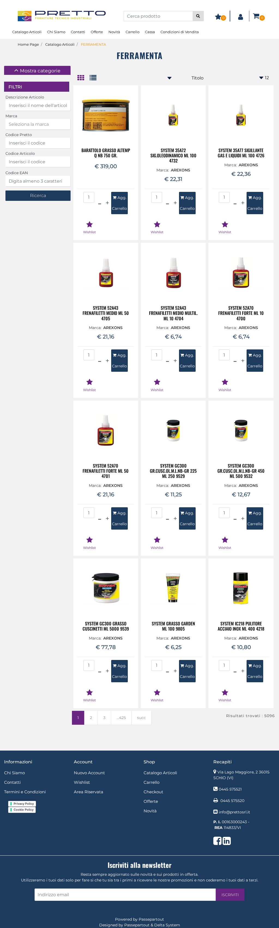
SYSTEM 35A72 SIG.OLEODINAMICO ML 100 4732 (173, 156)
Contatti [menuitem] (78, 32)
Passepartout (151, 919)
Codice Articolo (20, 153)
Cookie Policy (24, 810)
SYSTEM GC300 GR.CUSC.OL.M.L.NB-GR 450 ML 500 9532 (241, 471)
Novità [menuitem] (114, 32)
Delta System (167, 925)
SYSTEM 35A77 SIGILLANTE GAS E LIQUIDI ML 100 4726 (241, 153)
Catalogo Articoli (60, 44)
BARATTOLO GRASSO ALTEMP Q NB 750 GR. (105, 153)
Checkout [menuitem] (153, 791)
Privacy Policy (24, 804)
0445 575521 (230, 789)
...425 (121, 717)
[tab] (37, 70)
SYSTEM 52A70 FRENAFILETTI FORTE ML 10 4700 (241, 313)
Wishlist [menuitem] (82, 782)
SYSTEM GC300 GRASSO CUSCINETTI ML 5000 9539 (106, 626)
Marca (11, 115)
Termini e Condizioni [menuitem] (25, 791)
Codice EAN (16, 172)
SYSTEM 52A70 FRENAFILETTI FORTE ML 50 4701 (106, 471)
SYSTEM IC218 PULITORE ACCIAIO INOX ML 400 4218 (241, 626)
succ (141, 717)
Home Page (28, 44)
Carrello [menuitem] (133, 32)
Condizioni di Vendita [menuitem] (179, 32)
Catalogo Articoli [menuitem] (27, 32)
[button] (198, 16)
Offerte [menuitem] (97, 32)
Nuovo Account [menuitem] (89, 772)
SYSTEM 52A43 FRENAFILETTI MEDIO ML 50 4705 (106, 313)
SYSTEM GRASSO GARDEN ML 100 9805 (173, 626)
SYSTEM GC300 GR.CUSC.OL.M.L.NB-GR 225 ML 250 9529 (173, 471)
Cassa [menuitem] (150, 32)
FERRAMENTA (93, 44)
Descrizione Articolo (24, 97)
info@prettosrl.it (234, 812)
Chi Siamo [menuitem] (56, 32)
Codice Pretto (18, 134)
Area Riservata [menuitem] (88, 791)
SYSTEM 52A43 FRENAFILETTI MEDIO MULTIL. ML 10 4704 (173, 313)
